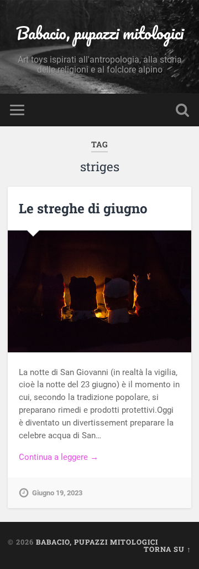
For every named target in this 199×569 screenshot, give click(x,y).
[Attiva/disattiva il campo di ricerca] (182, 110)
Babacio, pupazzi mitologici (100, 33)
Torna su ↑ (167, 549)
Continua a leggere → (58, 457)
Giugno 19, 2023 (57, 493)
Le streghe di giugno (83, 208)
